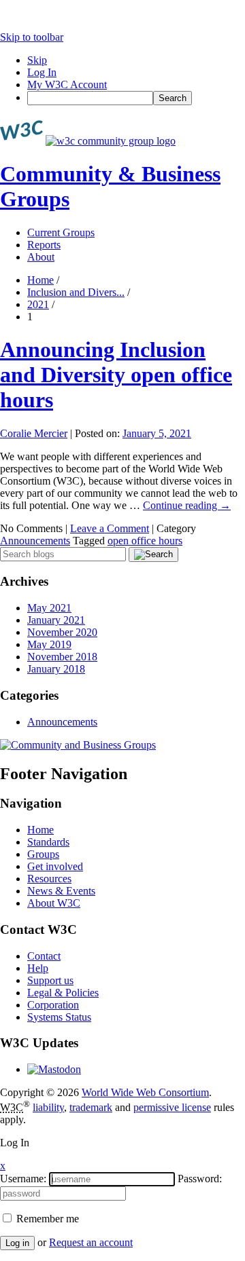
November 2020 (62, 632)
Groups (43, 854)
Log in (17, 1243)
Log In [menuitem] (41, 72)
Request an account (91, 1242)
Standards (48, 842)
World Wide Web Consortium (145, 1092)
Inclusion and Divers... (76, 292)
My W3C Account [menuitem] (67, 84)
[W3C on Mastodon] (54, 1069)
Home (40, 280)
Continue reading (187, 505)
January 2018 (56, 669)
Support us (50, 980)
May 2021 (49, 608)
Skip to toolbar (31, 37)
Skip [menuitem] (37, 60)
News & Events (61, 891)
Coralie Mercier (33, 433)
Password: (200, 1178)
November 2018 (62, 656)
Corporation (53, 1005)
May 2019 (49, 644)
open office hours (145, 540)
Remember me (46, 1218)
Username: (23, 1178)
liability (48, 1107)
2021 (38, 304)
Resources (49, 878)
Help (37, 968)
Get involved (55, 866)
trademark (90, 1107)
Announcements (35, 540)
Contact (44, 956)
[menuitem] (136, 98)
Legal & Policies (63, 992)
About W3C (53, 903)
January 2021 (56, 620)
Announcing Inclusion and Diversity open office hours (116, 374)
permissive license (172, 1107)
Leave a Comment (109, 528)
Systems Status (59, 1017)
